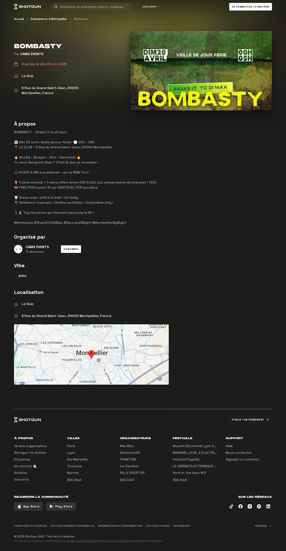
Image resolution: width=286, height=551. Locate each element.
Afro (22, 276)
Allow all (220, 534)
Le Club (27, 304)
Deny (264, 534)
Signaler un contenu (242, 459)
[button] (71, 249)
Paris (71, 446)
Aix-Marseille (77, 459)
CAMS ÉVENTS (32, 54)
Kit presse (22, 459)
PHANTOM (128, 459)
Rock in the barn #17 (189, 473)
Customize (242, 534)
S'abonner (71, 249)
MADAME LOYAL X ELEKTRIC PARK (199, 452)
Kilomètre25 (130, 452)
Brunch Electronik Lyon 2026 (196, 446)
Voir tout (74, 479)
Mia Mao (127, 446)
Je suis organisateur (30, 446)
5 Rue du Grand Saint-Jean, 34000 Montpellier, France (66, 316)
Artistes (20, 473)
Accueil (19, 19)
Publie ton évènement (248, 419)
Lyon (71, 452)
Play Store (63, 506)
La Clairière (129, 466)
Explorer (149, 6)
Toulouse (74, 466)
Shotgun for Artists (30, 452)
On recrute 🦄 (25, 466)
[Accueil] (27, 6)
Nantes (73, 473)
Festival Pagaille (186, 459)
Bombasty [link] (81, 19)
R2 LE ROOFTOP (132, 473)
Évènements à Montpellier (49, 19)
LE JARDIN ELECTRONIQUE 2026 (198, 466)
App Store (31, 506)
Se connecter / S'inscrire (250, 6)
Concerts (21, 479)
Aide (229, 446)
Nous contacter (239, 452)
